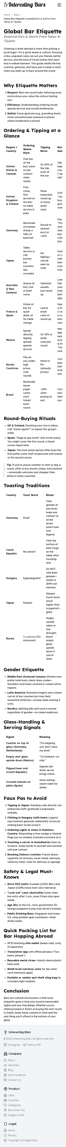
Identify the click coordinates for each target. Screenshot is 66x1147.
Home (7, 14)
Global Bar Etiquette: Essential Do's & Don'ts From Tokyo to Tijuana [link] (30, 20)
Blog (16, 14)
